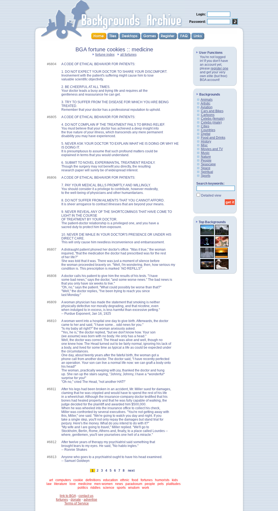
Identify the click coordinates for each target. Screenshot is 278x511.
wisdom (134, 488)
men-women (103, 484)
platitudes (173, 484)
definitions (93, 480)
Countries (208, 130)
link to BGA (68, 496)
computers (63, 480)
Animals (207, 100)
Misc (204, 145)
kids (175, 480)
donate (76, 499)
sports (121, 488)
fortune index (105, 54)
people (150, 484)
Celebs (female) (213, 119)
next (131, 470)
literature (60, 484)
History (206, 141)
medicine (85, 484)
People (206, 160)
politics (83, 488)
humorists (162, 480)
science (108, 488)
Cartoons (207, 115)
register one (219, 68)
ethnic (124, 480)
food (135, 480)
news (119, 484)
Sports (205, 176)
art (51, 480)
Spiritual (207, 172)
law (49, 484)
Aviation (207, 107)
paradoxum (133, 484)
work (145, 488)
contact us (85, 496)
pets (160, 484)
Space (205, 168)
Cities (205, 126)
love (73, 484)
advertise (90, 499)
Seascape (208, 164)
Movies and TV (212, 149)
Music (205, 153)
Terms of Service (76, 503)
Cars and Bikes (212, 111)
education (110, 480)
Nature (206, 157)
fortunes (147, 480)
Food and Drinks (213, 138)
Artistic (205, 103)
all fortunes (128, 54)
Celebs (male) (211, 122)
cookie (78, 480)
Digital (205, 134)
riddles (95, 488)
